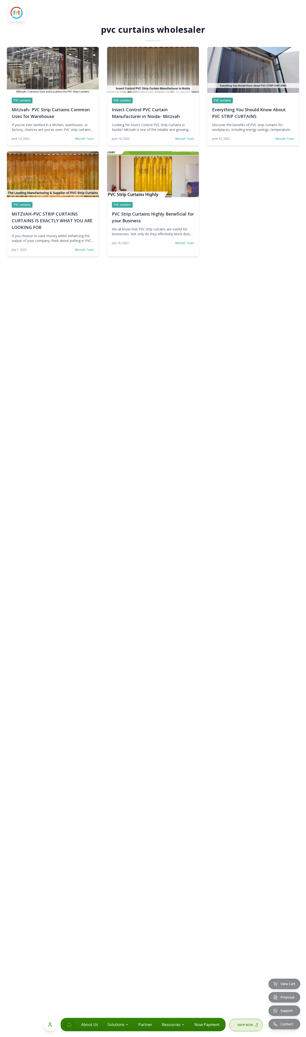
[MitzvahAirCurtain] (69, 1024)
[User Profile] (50, 1024)
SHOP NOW (245, 1025)
